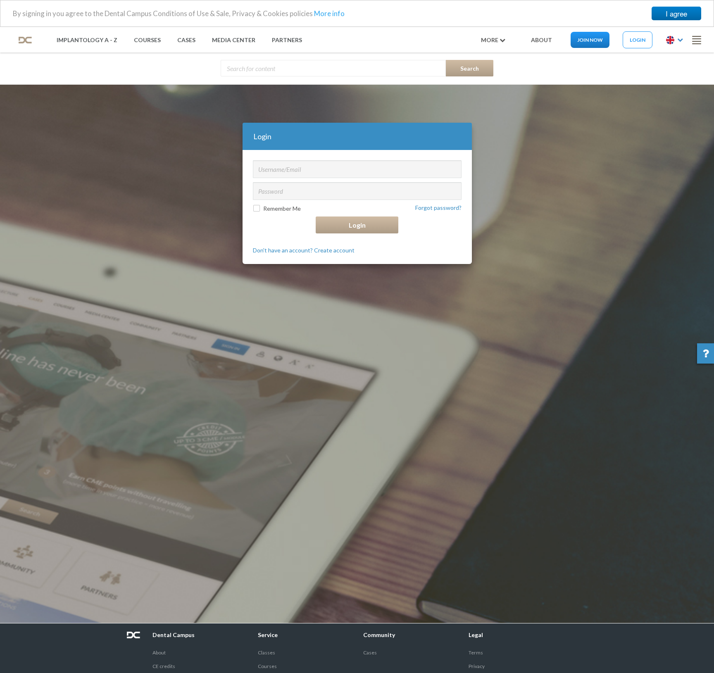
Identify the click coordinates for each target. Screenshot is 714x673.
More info (329, 14)
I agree (676, 13)
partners (287, 39)
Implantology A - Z (87, 39)
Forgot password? (438, 207)
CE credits (163, 666)
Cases (186, 39)
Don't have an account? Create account (304, 250)
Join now (590, 40)
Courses (147, 39)
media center (233, 39)
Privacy (477, 666)
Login (637, 40)
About (159, 652)
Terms (476, 652)
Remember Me (282, 208)
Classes (266, 652)
